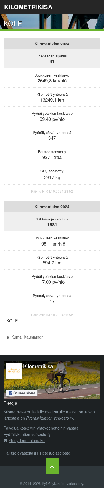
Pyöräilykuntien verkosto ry (49, 418)
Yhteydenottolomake (27, 440)
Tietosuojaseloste (54, 453)
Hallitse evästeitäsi (20, 453)
